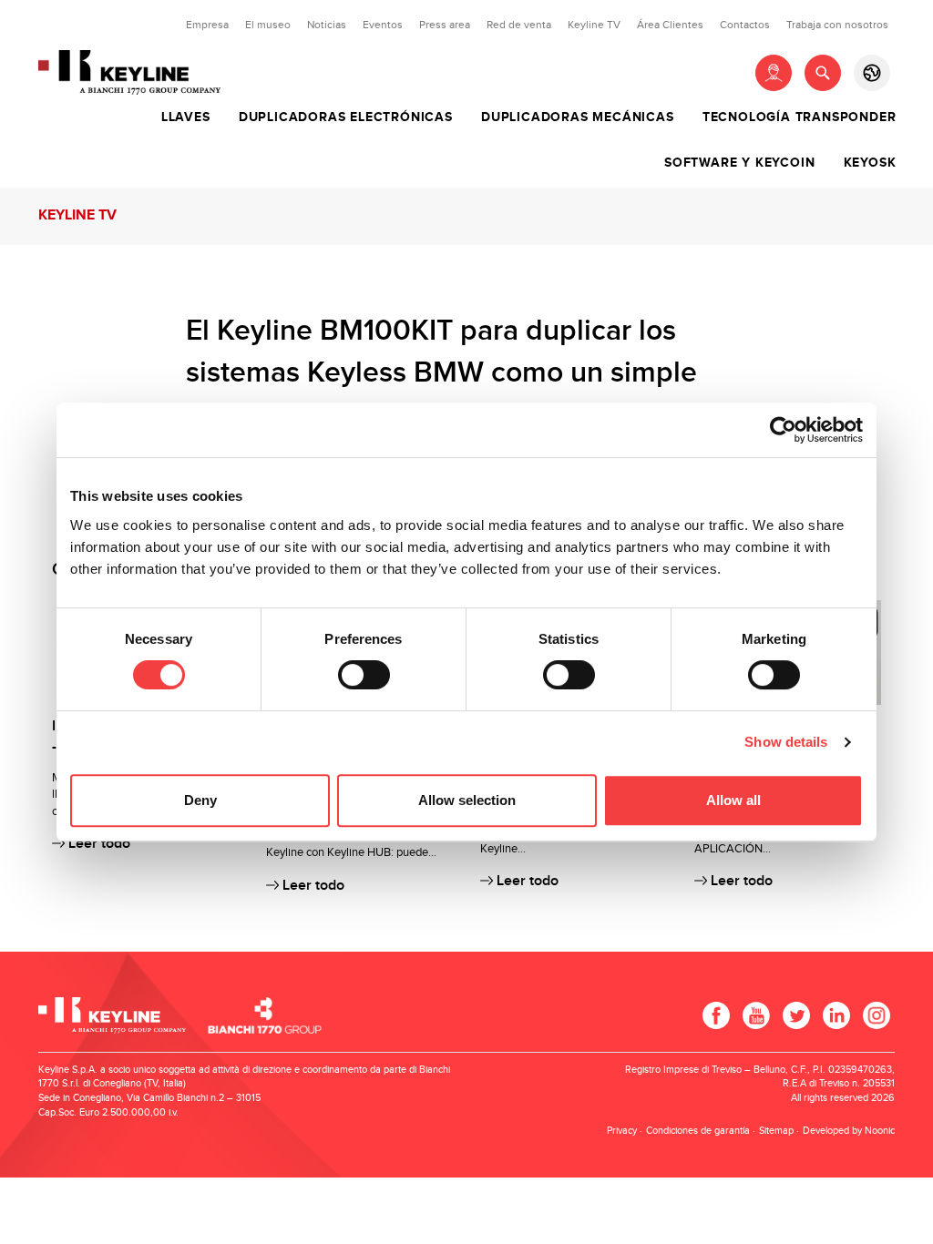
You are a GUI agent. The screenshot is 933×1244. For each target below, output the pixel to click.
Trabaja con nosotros (837, 24)
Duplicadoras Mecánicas (577, 117)
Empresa (207, 24)
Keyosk (870, 163)
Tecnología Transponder (799, 117)
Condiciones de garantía (698, 1131)
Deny (200, 800)
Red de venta (519, 24)
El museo (268, 24)
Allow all (733, 800)
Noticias (326, 24)
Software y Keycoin (739, 163)
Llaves (185, 117)
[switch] (364, 674)
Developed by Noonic (849, 1131)
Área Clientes (670, 24)
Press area (444, 24)
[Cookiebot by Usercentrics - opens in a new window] (783, 430)
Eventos (383, 24)
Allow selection (467, 800)
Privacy (622, 1131)
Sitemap (776, 1131)
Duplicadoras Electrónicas (346, 117)
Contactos (745, 24)
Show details (785, 741)
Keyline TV (594, 24)
